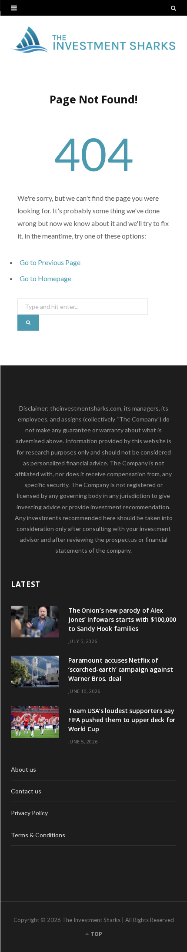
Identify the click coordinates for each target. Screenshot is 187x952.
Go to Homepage (45, 278)
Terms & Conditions (38, 835)
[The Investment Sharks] (93, 40)
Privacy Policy (29, 812)
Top (96, 934)
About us (23, 769)
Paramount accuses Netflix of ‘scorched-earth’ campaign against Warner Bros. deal (120, 669)
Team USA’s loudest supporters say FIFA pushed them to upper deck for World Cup (121, 720)
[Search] (173, 8)
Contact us (26, 791)
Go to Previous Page (50, 262)
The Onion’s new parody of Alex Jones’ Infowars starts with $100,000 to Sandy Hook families (122, 619)
